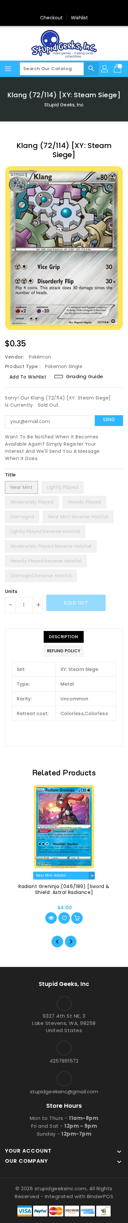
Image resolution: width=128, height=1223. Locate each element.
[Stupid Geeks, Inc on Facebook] (39, 7)
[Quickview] (51, 918)
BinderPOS (100, 1196)
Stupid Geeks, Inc (64, 105)
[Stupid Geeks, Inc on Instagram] (64, 7)
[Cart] (118, 68)
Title (10, 475)
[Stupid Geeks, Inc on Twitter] (51, 7)
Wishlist (79, 17)
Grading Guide (84, 376)
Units (11, 591)
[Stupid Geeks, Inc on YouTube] (76, 7)
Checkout (51, 17)
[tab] (64, 637)
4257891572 (64, 1060)
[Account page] (105, 68)
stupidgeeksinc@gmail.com (64, 1091)
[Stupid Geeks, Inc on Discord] (89, 7)
